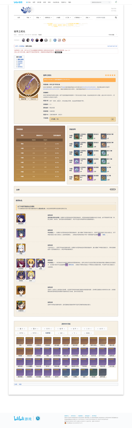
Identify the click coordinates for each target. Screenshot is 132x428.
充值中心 (63, 2)
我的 (69, 2)
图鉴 (37, 17)
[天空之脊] (29, 352)
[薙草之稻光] (93, 341)
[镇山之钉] (84, 352)
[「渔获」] (99, 234)
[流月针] (57, 373)
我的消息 (113, 8)
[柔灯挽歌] (57, 341)
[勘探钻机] (112, 352)
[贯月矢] (47, 362)
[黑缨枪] (66, 373)
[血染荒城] (29, 341)
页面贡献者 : (17, 40)
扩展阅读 (77, 17)
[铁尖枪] (93, 373)
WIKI (49, 2)
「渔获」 (103, 234)
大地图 (58, 17)
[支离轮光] (38, 341)
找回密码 (80, 415)
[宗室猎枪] (29, 373)
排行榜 (39, 2)
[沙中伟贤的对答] (102, 352)
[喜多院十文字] (75, 362)
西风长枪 (71, 264)
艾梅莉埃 (18, 301)
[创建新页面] (58, 52)
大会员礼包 (56, 2)
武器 (20, 384)
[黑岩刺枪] (20, 373)
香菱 (17, 229)
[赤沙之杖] (75, 341)
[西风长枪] (66, 264)
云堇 (37, 259)
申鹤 (17, 244)
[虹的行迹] (93, 352)
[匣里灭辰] (102, 362)
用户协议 (94, 415)
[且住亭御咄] (75, 352)
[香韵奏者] (47, 341)
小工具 (67, 17)
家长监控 (87, 415)
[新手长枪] (102, 373)
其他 (87, 17)
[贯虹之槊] (112, 341)
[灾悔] (20, 341)
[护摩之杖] (102, 341)
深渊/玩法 (48, 17)
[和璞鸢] (20, 352)
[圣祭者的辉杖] (57, 352)
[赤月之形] (66, 341)
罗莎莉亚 (18, 259)
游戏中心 (66, 415)
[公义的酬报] (29, 362)
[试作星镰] (38, 373)
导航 (28, 17)
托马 (27, 259)
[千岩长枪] (84, 362)
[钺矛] (84, 373)
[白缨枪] (75, 373)
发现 (44, 2)
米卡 (27, 271)
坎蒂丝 (18, 271)
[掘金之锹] (66, 352)
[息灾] (84, 341)
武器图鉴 (21, 46)
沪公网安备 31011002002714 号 (74, 423)
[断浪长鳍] (57, 362)
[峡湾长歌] (20, 362)
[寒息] (47, 352)
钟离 (17, 286)
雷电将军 (18, 214)
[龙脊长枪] (93, 362)
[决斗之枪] (112, 362)
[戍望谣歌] (38, 352)
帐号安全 (73, 415)
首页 (34, 2)
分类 (15, 384)
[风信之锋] (38, 362)
